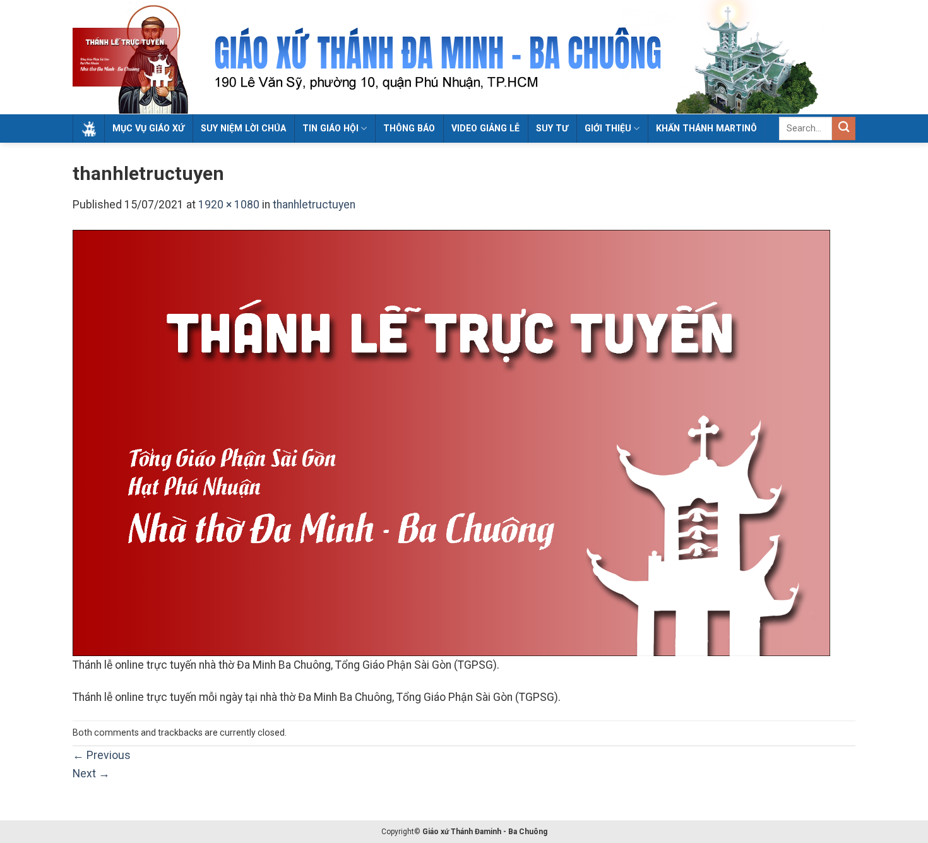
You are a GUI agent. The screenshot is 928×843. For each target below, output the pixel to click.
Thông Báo (409, 128)
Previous (102, 755)
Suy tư (552, 128)
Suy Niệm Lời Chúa (243, 128)
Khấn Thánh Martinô (706, 128)
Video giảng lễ (485, 128)
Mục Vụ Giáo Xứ (148, 128)
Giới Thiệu (608, 128)
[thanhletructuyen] (451, 442)
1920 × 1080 (228, 204)
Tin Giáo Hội (330, 128)
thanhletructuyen (314, 204)
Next (91, 773)
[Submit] (843, 128)
